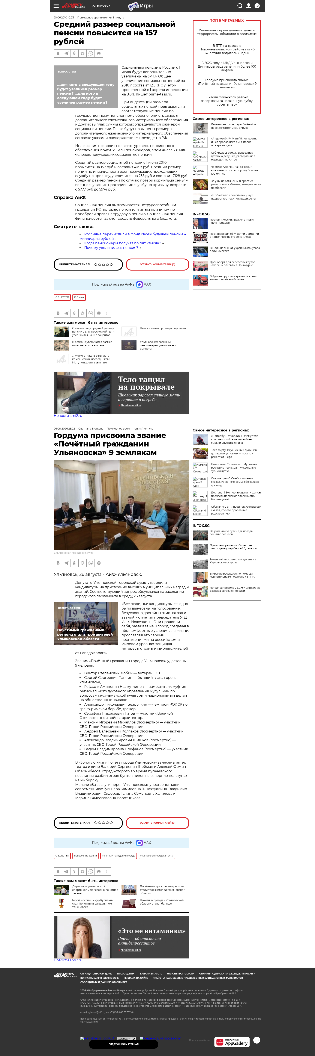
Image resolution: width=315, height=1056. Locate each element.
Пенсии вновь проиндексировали (163, 328)
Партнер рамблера (199, 1040)
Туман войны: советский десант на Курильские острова (233, 561)
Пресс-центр (125, 973)
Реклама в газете (150, 973)
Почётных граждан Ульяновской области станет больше (162, 902)
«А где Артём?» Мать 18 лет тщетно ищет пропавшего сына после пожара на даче (234, 142)
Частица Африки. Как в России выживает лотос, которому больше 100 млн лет (234, 170)
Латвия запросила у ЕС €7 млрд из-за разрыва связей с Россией (235, 589)
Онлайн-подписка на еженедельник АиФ (227, 973)
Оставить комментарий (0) (157, 264)
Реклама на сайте (136, 978)
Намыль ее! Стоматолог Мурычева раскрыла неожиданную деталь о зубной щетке (234, 468)
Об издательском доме (96, 973)
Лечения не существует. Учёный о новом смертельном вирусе (233, 126)
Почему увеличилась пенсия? (111, 248)
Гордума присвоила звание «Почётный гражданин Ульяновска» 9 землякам (227, 83)
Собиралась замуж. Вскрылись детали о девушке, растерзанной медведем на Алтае (233, 156)
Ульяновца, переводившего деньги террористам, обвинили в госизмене (227, 32)
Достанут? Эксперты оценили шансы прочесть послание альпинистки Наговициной (236, 496)
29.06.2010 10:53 (64, 17)
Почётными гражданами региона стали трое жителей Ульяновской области (162, 890)
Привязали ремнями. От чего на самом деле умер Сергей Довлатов (233, 547)
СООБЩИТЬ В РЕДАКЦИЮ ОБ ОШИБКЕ (103, 982)
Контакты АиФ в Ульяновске (99, 978)
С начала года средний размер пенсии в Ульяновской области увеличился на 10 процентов (93, 332)
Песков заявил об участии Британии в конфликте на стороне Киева (234, 235)
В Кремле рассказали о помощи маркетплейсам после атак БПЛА (232, 575)
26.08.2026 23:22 (64, 428)
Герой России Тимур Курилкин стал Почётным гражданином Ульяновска (93, 904)
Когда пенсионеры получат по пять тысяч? (122, 243)
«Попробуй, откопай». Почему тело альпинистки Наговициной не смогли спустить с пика (234, 439)
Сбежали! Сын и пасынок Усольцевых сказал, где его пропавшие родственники (236, 510)
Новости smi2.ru (68, 416)
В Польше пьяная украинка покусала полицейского (235, 250)
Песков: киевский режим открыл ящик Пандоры (232, 221)
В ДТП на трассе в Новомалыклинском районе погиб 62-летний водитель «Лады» (227, 49)
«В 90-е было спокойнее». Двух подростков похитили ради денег (233, 197)
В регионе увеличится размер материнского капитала (92, 343)
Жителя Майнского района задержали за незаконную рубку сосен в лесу (227, 100)
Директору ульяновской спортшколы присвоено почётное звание (95, 890)
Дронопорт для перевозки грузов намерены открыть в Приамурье (232, 264)
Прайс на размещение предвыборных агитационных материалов (198, 978)
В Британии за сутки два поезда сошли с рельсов (231, 533)
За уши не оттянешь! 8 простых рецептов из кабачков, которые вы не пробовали (236, 184)
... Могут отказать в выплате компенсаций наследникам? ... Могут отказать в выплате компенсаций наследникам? (83, 361)
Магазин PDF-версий (180, 973)
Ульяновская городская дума (73, 552)
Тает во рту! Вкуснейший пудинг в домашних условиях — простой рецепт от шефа (234, 453)
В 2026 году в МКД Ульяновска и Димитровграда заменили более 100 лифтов (227, 66)
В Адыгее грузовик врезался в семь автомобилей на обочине (233, 278)
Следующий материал (124, 1044)
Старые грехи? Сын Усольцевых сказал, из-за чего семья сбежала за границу (235, 482)
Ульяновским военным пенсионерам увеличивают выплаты (158, 345)
